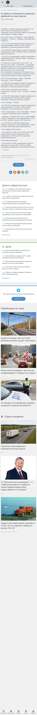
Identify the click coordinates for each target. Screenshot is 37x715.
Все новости (6, 234)
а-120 (21, 155)
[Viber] (18, 172)
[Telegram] (26, 172)
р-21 (15, 155)
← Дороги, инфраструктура (9, 10)
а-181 (27, 155)
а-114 (24, 155)
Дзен (2, 452)
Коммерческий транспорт (9, 532)
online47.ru (6, 150)
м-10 (18, 155)
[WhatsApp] (22, 172)
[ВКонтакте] (10, 172)
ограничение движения (7, 155)
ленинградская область (7, 157)
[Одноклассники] (14, 172)
